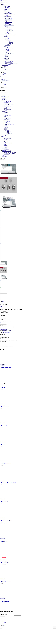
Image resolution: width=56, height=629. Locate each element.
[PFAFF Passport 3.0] (14, 537)
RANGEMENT (6, 123)
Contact (3, 68)
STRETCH (6, 39)
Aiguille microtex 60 (4, 501)
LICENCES (6, 57)
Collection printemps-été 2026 (7, 138)
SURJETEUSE (4, 98)
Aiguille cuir (3, 444)
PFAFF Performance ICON (5, 601)
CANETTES (5, 107)
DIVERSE (5, 105)
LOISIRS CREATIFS (8, 64)
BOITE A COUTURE (8, 33)
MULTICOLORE (11, 43)
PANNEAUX (7, 55)
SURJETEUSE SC (6, 149)
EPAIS (9, 41)
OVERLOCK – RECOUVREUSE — (10, 14)
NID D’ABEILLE (6, 146)
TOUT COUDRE (6, 126)
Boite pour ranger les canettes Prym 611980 (8, 482)
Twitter (4, 329)
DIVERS (6, 54)
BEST (11, 330)
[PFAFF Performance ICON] (14, 596)
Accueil (3, 301)
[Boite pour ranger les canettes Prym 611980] (8, 478)
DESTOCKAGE (2, 158)
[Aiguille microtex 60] (8, 497)
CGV (21, 620)
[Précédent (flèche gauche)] (0, 628)
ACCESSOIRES (7, 27)
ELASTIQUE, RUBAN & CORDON (10, 34)
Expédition (3, 67)
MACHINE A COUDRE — (7, 103)
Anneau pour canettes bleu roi (6, 367)
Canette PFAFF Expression (5, 463)
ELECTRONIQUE (5, 330)
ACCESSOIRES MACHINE (7, 16)
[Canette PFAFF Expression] (8, 459)
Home (3, 4)
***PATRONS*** (7, 47)
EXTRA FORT (7, 37)
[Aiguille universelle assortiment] (8, 516)
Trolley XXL (3, 387)
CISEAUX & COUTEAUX (9, 30)
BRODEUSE (4, 100)
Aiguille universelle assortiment (6, 520)
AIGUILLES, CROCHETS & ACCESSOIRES (10, 152)
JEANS (6, 52)
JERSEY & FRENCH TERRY (9, 53)
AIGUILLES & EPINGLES (9, 31)
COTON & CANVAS (8, 50)
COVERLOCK (6, 10)
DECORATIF (7, 38)
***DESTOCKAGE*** (5, 65)
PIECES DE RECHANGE (8, 20)
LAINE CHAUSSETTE (8, 62)
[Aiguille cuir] (8, 440)
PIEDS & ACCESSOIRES (8, 19)
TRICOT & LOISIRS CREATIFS (8, 61)
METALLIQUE (11, 42)
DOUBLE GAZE (6, 141)
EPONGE (5, 140)
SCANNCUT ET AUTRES (7, 115)
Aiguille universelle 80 (4, 406)
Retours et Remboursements (5, 80)
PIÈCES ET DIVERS (8, 24)
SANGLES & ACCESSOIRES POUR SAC (11, 63)
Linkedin (6, 329)
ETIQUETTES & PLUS (8, 29)
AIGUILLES (7, 17)
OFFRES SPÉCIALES (3, 159)
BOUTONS (6, 32)
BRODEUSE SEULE (8, 12)
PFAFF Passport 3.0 (4, 541)
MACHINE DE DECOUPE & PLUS (9, 25)
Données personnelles (17, 620)
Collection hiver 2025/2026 (8, 48)
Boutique (3, 5)
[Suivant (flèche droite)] (1, 628)
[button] (0, 76)
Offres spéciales (4, 66)
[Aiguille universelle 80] (8, 402)
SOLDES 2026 (4, 95)
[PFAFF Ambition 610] (14, 556)
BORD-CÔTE (7, 49)
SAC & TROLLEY (6, 58)
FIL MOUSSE (9, 40)
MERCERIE (3, 365)
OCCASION (5, 21)
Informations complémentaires (6, 332)
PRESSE (6, 26)
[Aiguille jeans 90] (8, 421)
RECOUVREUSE (6, 9)
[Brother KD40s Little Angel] (14, 577)
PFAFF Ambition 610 (4, 562)
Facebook (1, 329)
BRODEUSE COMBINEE (8, 11)
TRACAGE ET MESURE (7, 118)
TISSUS (5, 46)
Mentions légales (12, 620)
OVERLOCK (5, 129)
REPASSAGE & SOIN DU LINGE (8, 60)
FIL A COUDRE (6, 36)
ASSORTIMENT (7, 45)
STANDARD (9, 44)
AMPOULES (5, 110)
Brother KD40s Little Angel (5, 581)
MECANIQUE (7, 7)
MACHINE (6, 59)
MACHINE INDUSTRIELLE (8, 13)
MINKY (5, 143)
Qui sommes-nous (4, 156)
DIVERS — (6, 15)
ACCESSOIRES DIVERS (7, 120)
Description (3, 331)
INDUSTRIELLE (7, 23)
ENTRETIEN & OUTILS (8, 18)
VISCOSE (6, 56)
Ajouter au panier (3, 616)
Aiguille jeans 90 (4, 425)
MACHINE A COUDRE (7, 6)
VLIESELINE (7, 35)
